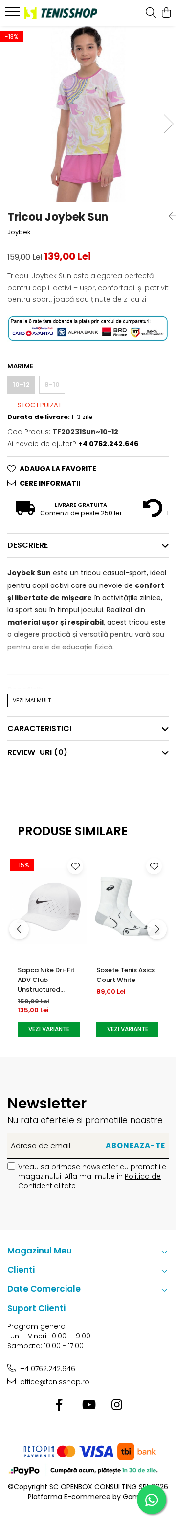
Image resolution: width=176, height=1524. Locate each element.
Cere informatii (50, 483)
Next (168, 124)
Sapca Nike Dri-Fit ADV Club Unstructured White (46, 980)
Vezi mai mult (32, 700)
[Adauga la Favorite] (75, 866)
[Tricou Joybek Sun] (88, 114)
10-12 (21, 384)
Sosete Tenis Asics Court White (125, 974)
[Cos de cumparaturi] (166, 13)
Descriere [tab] (27, 545)
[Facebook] (59, 1405)
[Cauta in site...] (151, 13)
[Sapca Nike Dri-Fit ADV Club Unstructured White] (48, 906)
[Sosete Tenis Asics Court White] (127, 906)
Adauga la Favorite (58, 469)
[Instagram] (117, 1405)
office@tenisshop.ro (53, 1382)
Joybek (19, 232)
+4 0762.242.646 (46, 1369)
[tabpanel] (88, 114)
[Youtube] (88, 1405)
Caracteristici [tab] (39, 728)
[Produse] (13, 14)
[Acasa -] (60, 13)
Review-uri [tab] (37, 752)
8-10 (52, 384)
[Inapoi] (168, 216)
